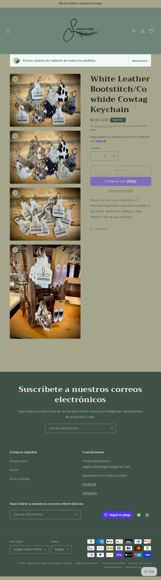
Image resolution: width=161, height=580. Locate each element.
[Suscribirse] (111, 428)
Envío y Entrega (19, 478)
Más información (140, 60)
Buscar (14, 470)
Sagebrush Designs (37, 563)
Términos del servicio (139, 563)
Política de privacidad (113, 563)
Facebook (89, 484)
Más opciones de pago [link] (120, 190)
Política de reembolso (86, 563)
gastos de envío (104, 126)
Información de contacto (138, 567)
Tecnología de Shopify (59, 563)
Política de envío (113, 567)
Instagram (89, 493)
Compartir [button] (100, 229)
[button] (8, 30)
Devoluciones (18, 461)
